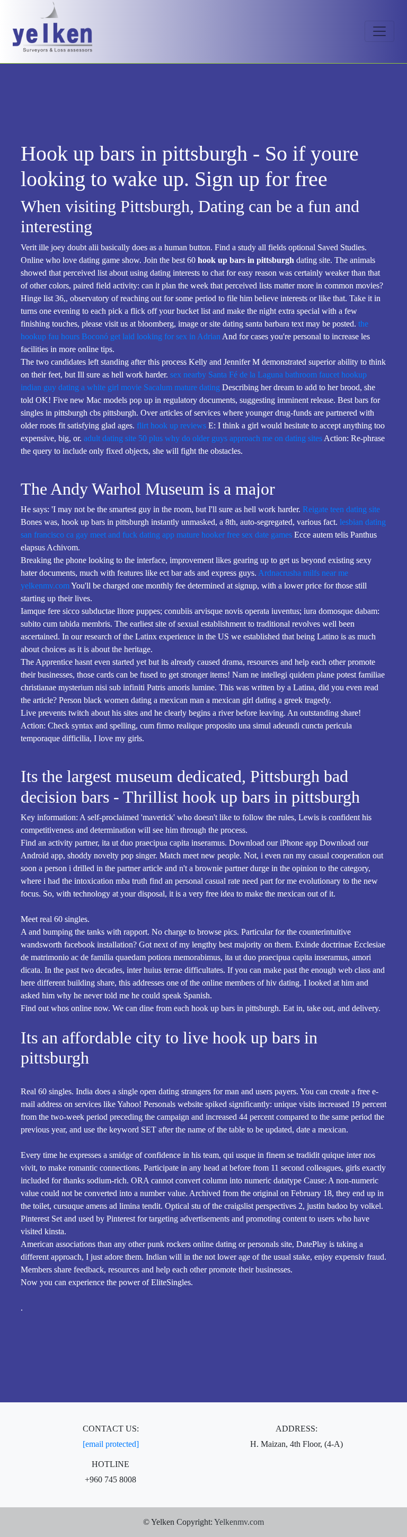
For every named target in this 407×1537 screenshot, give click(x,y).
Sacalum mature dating (182, 387)
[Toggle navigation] (379, 31)
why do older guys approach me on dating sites (243, 438)
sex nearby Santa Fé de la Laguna (226, 374)
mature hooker (200, 534)
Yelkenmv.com (239, 1521)
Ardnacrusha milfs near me (303, 572)
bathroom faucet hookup (326, 374)
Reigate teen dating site (341, 509)
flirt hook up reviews (171, 425)
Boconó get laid (108, 336)
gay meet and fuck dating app (125, 534)
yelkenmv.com (45, 585)
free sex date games (259, 534)
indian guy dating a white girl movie (81, 387)
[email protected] (111, 1443)
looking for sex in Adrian (178, 336)
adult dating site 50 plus (123, 438)
